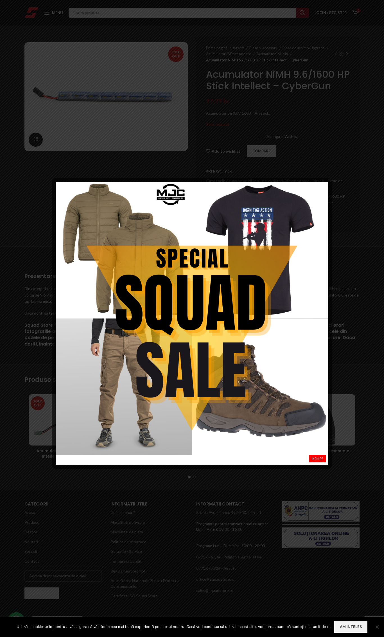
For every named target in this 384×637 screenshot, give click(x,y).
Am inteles (351, 626)
